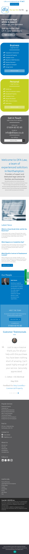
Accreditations (4, 450)
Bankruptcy (9, 103)
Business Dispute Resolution (7, 411)
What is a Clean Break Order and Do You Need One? (14, 229)
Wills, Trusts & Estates (11, 101)
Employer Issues (10, 57)
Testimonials (4, 448)
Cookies (3, 487)
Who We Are (4, 445)
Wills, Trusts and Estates (6, 413)
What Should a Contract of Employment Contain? (14, 254)
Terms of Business (5, 482)
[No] (27, 549)
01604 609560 (6, 435)
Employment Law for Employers (8, 417)
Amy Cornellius (19, 385)
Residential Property (11, 93)
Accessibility (4, 488)
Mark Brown (14, 280)
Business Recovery (10, 62)
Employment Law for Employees (8, 418)
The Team (3, 447)
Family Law (8, 89)
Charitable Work (5, 452)
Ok (15, 551)
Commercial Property (11, 55)
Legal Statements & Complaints (8, 483)
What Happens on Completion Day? (12, 242)
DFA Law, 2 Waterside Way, (7, 426)
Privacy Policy (4, 485)
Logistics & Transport (11, 64)
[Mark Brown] (5, 281)
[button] (27, 10)
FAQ (2, 494)
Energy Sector (9, 67)
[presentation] (1, 302)
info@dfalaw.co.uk (14, 132)
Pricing (3, 490)
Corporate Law (4, 408)
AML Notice (4, 492)
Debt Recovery (15, 60)
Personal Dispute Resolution (7, 410)
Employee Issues (10, 96)
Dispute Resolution (11, 98)
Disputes (8, 60)
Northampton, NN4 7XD (6, 428)
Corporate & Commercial (12, 52)
